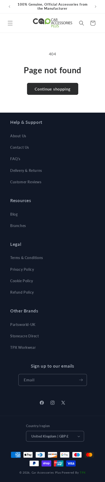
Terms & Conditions (26, 257)
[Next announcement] (95, 6)
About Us (18, 136)
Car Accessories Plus (46, 472)
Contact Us (19, 147)
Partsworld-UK (22, 324)
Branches (18, 225)
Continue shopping (53, 89)
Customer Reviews (26, 182)
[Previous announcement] (9, 6)
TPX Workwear (23, 347)
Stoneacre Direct (24, 336)
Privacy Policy (22, 269)
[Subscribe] (81, 380)
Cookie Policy (21, 281)
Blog (14, 214)
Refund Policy (22, 292)
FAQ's (15, 159)
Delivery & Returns (26, 170)
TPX (83, 472)
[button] (10, 23)
